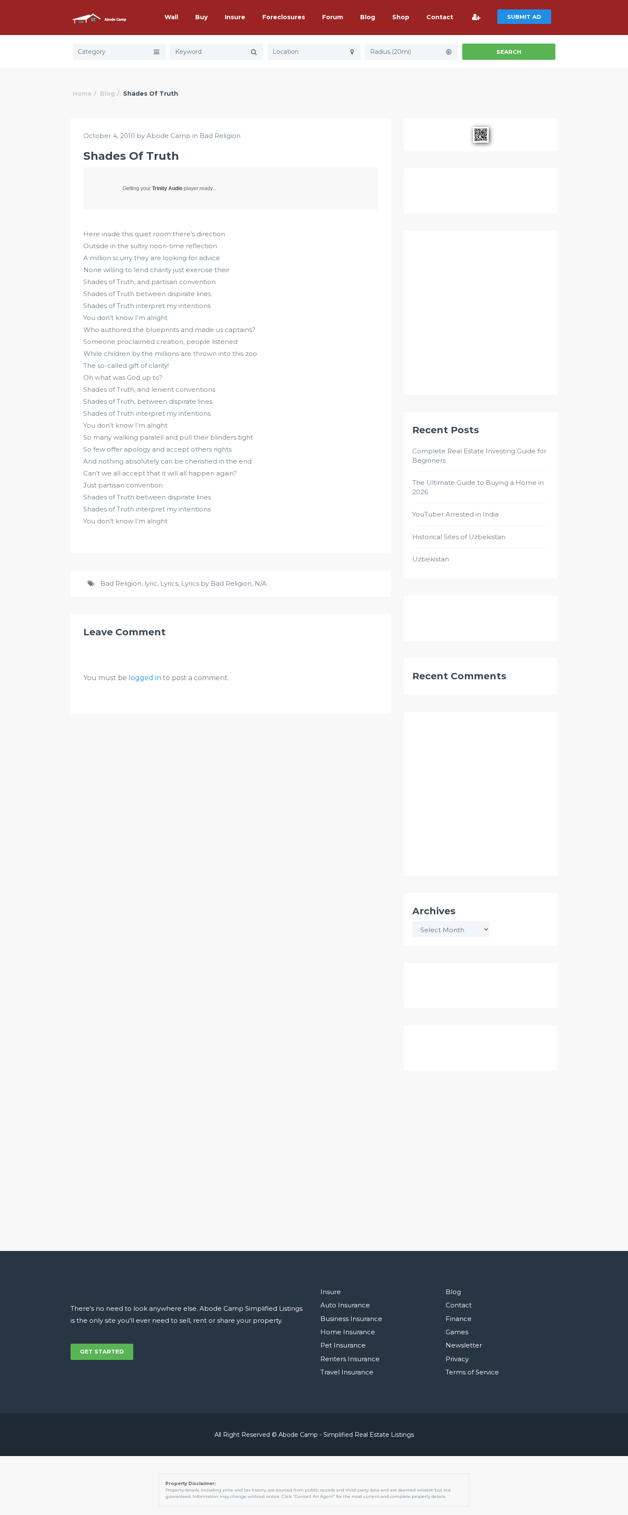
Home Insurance (347, 1332)
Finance (459, 1319)
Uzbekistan (430, 559)
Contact (439, 17)
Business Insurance (351, 1319)
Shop (400, 17)
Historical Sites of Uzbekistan (458, 537)
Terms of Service (472, 1372)
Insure (235, 17)
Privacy (457, 1359)
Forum (332, 17)
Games (457, 1332)
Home (82, 93)
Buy (201, 17)
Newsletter (464, 1345)
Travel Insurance (346, 1372)
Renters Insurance (350, 1359)
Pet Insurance (343, 1345)
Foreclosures (283, 17)
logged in (145, 678)
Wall (171, 17)
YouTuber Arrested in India (455, 514)
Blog (367, 17)
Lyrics (169, 583)
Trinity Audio (167, 188)
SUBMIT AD (524, 16)
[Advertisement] (480, 316)
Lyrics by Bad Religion (216, 583)
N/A (261, 583)
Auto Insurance (345, 1305)
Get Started (102, 1351)
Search (508, 51)
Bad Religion (220, 136)
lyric (150, 583)
